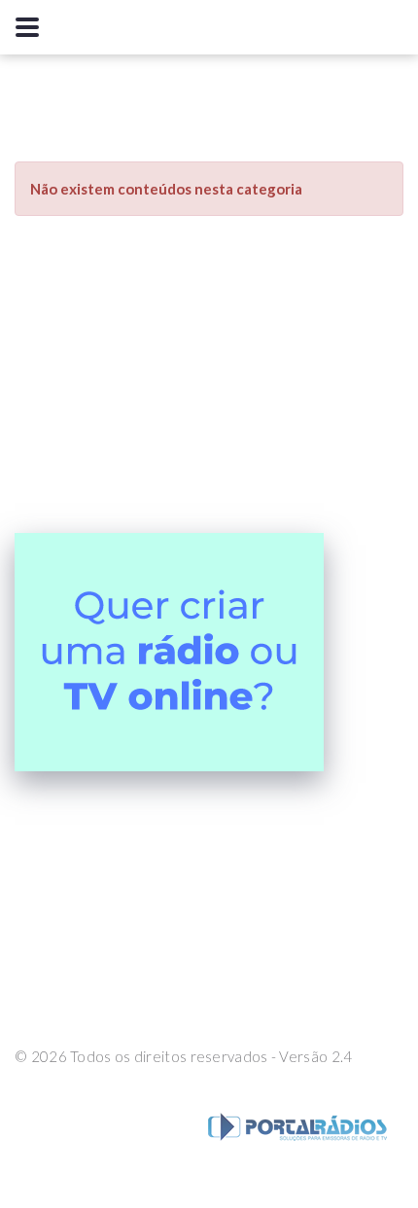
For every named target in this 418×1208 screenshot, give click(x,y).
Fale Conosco (244, 974)
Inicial (149, 974)
